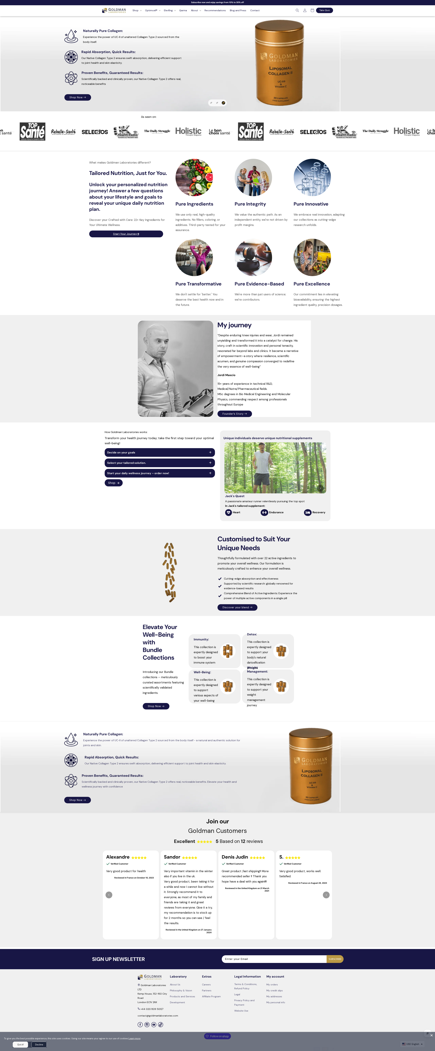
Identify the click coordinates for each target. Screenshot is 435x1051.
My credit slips (274, 990)
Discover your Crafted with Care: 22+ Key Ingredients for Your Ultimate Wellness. (127, 222)
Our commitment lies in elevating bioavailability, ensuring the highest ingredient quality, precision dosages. (318, 299)
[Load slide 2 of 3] (218, 102)
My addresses (274, 996)
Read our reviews (251, 84)
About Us (175, 984)
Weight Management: (257, 670)
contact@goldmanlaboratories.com (158, 1015)
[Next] (320, 488)
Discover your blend (236, 607)
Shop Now (154, 706)
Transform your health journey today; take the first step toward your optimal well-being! (159, 440)
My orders (272, 984)
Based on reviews (239, 841)
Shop (111, 483)
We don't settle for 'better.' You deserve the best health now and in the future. (199, 299)
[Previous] (109, 895)
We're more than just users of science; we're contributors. (260, 296)
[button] (136, 10)
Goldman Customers (217, 831)
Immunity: (201, 640)
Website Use (241, 1010)
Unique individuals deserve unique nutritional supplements (267, 438)
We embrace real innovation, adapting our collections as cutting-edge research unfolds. (319, 220)
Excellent (184, 841)
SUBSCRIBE (335, 959)
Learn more (134, 1038)
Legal (237, 994)
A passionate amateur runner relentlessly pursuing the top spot (265, 503)
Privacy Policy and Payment (244, 1002)
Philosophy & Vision (181, 990)
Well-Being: (202, 672)
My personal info (275, 1002)
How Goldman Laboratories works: (126, 432)
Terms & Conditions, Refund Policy (245, 986)
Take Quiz (324, 10)
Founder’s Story (233, 414)
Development (177, 1002)
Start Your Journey (125, 234)
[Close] (431, 1035)
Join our (217, 821)
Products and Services (182, 996)
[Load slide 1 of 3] (211, 102)
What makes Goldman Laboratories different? (120, 162)
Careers (206, 984)
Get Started (250, 68)
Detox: (252, 634)
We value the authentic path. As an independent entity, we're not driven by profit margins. (261, 220)
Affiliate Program (211, 996)
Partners (206, 990)
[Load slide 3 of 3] (224, 102)
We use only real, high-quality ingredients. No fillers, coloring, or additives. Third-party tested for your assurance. (200, 222)
